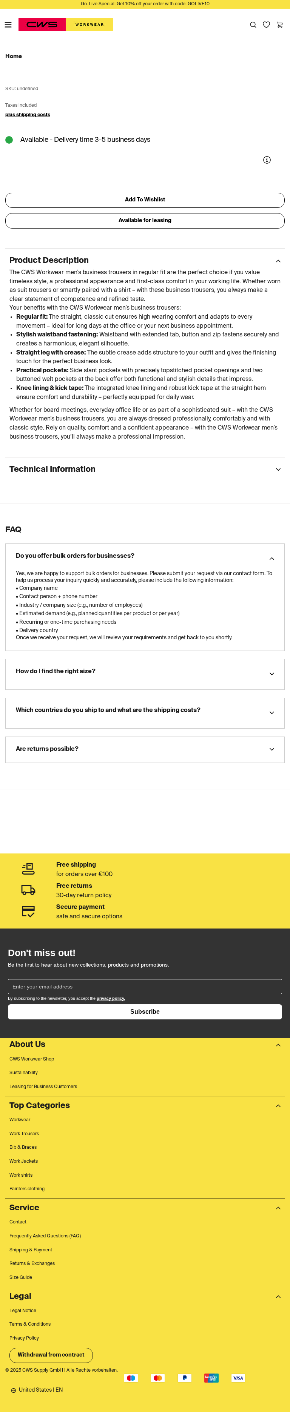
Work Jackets (23, 1161)
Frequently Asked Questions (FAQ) (45, 1236)
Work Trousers (24, 1134)
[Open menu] (8, 24)
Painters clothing (27, 1189)
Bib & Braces (23, 1147)
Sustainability (23, 1073)
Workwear (19, 1120)
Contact (17, 1222)
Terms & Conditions (30, 1324)
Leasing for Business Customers (43, 1087)
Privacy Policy (24, 1338)
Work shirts (20, 1175)
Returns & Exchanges (32, 1264)
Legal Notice (22, 1311)
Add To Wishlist (145, 200)
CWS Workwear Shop (31, 1059)
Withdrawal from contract (51, 1355)
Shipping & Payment (30, 1250)
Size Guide (20, 1277)
